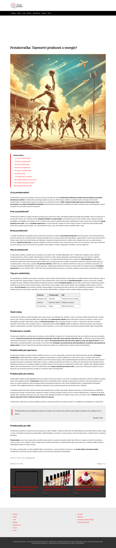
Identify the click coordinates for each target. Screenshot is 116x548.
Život (49, 13)
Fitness (13, 13)
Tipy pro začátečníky (23, 170)
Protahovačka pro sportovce (26, 180)
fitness (104, 463)
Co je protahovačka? (23, 158)
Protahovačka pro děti (24, 186)
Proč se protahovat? (23, 161)
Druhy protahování (23, 164)
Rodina (29, 13)
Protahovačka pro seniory (25, 183)
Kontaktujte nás (30, 458)
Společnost (36, 13)
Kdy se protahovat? (23, 167)
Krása (19, 13)
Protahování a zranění (24, 177)
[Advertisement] (58, 27)
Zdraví (44, 13)
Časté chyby (20, 174)
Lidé (23, 13)
